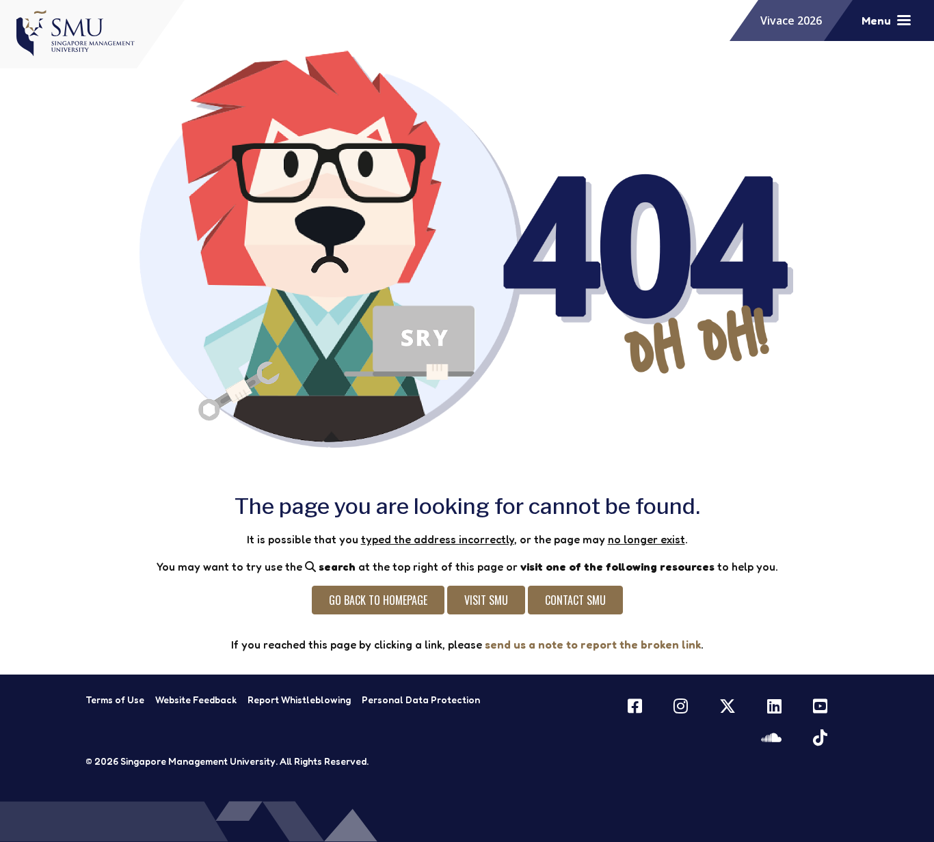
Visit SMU (486, 600)
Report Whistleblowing (299, 699)
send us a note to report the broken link (593, 644)
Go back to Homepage (378, 600)
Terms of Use (114, 699)
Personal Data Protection (421, 699)
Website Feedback (196, 699)
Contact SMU (575, 600)
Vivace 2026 (791, 20)
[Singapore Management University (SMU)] (80, 33)
